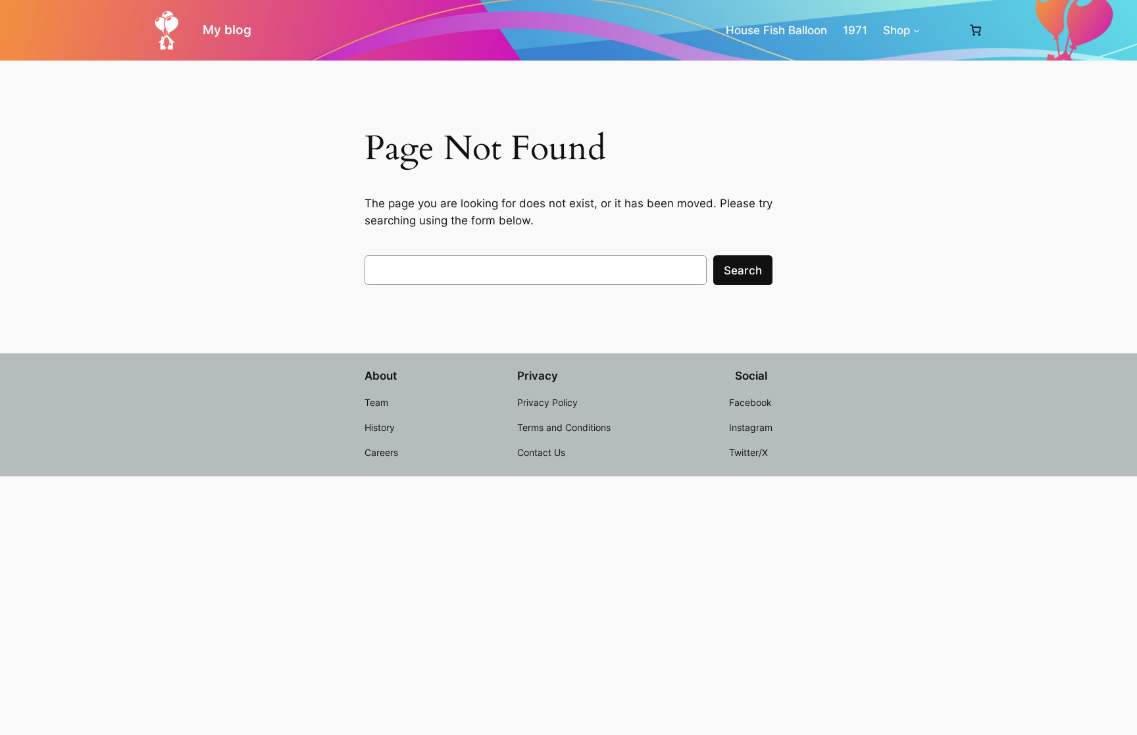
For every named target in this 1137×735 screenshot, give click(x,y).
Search (743, 270)
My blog (227, 30)
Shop (897, 30)
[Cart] (976, 30)
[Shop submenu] (916, 30)
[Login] (943, 30)
